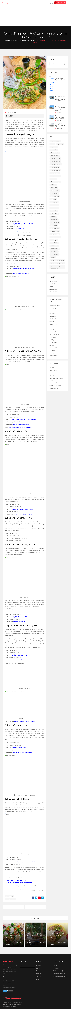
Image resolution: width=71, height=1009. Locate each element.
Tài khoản (52, 373)
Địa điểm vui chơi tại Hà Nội (57, 263)
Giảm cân (52, 321)
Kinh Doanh (53, 337)
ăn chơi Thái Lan (54, 245)
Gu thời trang (53, 324)
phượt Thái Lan (54, 205)
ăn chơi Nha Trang (55, 228)
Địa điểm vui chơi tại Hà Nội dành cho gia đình (57, 267)
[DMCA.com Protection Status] (8, 990)
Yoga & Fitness (53, 355)
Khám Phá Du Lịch (54, 334)
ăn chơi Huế (53, 216)
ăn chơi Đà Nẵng (54, 254)
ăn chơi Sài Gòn (54, 242)
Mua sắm (54, 289)
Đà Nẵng (53, 257)
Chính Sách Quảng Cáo (55, 385)
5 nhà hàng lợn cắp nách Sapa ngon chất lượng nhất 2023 (12, 935)
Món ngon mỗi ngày (55, 181)
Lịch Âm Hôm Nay (54, 388)
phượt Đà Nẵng (54, 213)
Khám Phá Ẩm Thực (11, 112)
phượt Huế (53, 184)
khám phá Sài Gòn (55, 167)
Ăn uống (53, 281)
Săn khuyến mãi (54, 342)
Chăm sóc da (53, 308)
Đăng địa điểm (53, 370)
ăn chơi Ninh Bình (55, 231)
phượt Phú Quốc (54, 193)
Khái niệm (52, 329)
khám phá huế (54, 149)
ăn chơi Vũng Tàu (55, 248)
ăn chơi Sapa (54, 240)
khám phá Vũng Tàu (55, 170)
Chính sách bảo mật (55, 383)
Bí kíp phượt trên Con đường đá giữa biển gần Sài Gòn (60, 117)
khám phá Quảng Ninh (56, 164)
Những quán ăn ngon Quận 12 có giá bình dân (57, 935)
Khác (52, 286)
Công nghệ (52, 313)
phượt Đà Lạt (54, 210)
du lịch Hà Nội (60, 144)
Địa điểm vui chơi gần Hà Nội (57, 260)
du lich (52, 144)
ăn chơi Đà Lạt (54, 251)
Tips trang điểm (54, 348)
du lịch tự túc (54, 147)
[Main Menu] (68, 2)
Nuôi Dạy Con (53, 340)
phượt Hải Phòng (54, 190)
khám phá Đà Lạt (55, 173)
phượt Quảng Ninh (55, 196)
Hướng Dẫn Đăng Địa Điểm (60, 976)
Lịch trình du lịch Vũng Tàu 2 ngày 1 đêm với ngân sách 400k (60, 108)
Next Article (34, 907)
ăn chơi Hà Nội (9, 896)
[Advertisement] (35, 15)
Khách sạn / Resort (41, 971)
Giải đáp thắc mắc (54, 319)
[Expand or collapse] (42, 116)
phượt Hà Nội (54, 187)
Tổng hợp (52, 353)
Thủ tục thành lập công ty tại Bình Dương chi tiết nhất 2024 (60, 79)
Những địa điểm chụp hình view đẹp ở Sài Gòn (60, 125)
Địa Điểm (52, 367)
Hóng (51, 327)
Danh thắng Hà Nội (55, 141)
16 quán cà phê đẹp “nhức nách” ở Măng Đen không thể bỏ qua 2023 (35, 934)
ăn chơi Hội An (54, 225)
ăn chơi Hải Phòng (55, 222)
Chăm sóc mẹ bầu (54, 311)
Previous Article (14, 907)
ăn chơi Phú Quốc (55, 234)
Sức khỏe (53, 291)
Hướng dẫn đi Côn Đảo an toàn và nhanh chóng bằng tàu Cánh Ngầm (60, 98)
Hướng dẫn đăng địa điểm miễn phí (56, 379)
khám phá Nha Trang (55, 158)
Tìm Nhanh (8, 943)
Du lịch (53, 284)
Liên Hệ (55, 965)
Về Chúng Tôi (53, 375)
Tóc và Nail (52, 350)
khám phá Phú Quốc (55, 161)
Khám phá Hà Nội (10, 899)
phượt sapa (53, 199)
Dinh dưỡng (53, 316)
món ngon (53, 179)
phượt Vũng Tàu (54, 208)
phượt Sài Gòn (54, 202)
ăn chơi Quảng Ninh (55, 237)
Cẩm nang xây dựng (55, 305)
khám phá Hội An (54, 155)
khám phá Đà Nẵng (55, 176)
